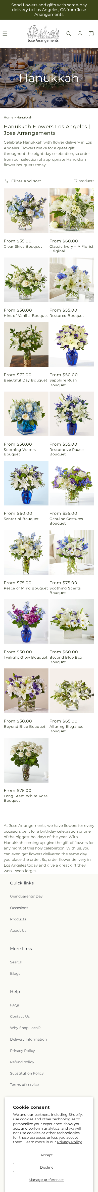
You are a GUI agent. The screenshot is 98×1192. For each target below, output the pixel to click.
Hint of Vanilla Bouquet (26, 315)
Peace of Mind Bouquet (26, 588)
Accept (46, 1155)
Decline (46, 1167)
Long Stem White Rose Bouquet (26, 798)
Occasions (19, 908)
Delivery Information (28, 1039)
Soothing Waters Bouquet (20, 451)
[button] (68, 33)
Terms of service (24, 1084)
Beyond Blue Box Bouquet (66, 659)
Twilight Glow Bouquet (26, 657)
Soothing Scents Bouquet (65, 590)
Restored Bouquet (67, 315)
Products (18, 919)
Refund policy (22, 1062)
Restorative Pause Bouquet (66, 451)
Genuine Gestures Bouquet (66, 521)
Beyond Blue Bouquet (24, 726)
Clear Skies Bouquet (23, 246)
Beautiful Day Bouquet (25, 380)
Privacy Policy (69, 1142)
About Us (18, 930)
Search (16, 962)
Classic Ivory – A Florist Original (72, 248)
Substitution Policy (27, 1073)
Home (8, 117)
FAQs (15, 1005)
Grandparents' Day (26, 896)
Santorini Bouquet (21, 519)
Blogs (15, 973)
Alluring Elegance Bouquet (66, 728)
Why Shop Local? (25, 1028)
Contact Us (20, 1016)
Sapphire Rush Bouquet (63, 382)
